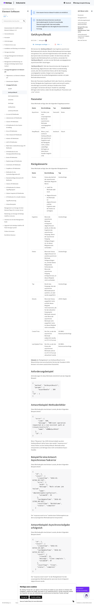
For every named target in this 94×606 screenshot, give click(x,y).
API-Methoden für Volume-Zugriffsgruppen (13, 188)
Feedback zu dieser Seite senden (84, 602)
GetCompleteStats (13, 96)
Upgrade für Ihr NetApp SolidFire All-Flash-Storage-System (14, 226)
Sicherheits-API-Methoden (13, 165)
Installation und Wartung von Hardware (14, 48)
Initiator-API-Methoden (12, 138)
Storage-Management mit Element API (14, 71)
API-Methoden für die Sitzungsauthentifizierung (13, 153)
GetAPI (10, 89)
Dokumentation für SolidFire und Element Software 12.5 (13, 29)
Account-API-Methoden (12, 114)
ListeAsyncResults (13, 110)
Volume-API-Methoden (12, 184)
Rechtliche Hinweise (9, 235)
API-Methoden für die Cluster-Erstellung (14, 126)
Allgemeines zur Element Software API (15, 77)
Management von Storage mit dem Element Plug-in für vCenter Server (13, 209)
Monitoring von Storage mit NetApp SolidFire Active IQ (14, 215)
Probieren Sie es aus (10, 45)
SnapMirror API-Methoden (13, 168)
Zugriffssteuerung (11, 200)
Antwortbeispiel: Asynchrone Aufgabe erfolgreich (83, 36)
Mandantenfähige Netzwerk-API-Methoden (15, 179)
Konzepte (7, 37)
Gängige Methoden (11, 85)
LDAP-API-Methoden (11, 142)
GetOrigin (10, 103)
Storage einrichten (9, 52)
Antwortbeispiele (11, 204)
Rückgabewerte (82, 17)
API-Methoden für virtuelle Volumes (16, 197)
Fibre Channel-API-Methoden (14, 135)
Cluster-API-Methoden (12, 121)
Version (5, 15)
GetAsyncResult (12, 92)
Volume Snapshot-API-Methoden (15, 193)
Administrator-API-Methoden (14, 118)
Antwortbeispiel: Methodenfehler (82, 23)
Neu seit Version (82, 40)
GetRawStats (11, 107)
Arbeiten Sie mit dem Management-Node (14, 221)
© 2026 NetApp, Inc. (6, 602)
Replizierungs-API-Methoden (14, 161)
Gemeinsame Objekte (12, 81)
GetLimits (10, 99)
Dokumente (20, 3)
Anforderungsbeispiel (84, 20)
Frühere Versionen (9, 231)
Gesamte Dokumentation (8, 9)
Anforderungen (8, 41)
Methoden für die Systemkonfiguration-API (13, 173)
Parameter (81, 15)
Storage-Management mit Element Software (13, 57)
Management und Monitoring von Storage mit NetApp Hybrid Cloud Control (13, 64)
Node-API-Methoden (11, 157)
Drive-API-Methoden (11, 131)
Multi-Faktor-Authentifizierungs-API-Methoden (16, 147)
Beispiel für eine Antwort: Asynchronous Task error (83, 29)
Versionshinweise (9, 34)
